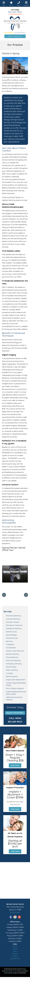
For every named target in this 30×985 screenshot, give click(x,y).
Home (15, 947)
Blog (15, 951)
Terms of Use (13, 971)
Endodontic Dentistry (14, 628)
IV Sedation (10, 644)
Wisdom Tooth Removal (15, 651)
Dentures (9, 641)
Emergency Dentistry (14, 664)
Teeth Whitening (12, 670)
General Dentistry (12, 654)
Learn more (15, 765)
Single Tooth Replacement (15, 680)
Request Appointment (15, 713)
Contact (15, 956)
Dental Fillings (11, 667)
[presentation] (4, 595)
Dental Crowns (11, 632)
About (15, 949)
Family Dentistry (12, 657)
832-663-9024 (15, 12)
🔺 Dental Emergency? (15, 14)
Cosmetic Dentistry (13, 619)
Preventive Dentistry (13, 616)
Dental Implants (12, 676)
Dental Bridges (11, 635)
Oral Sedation (11, 648)
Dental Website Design (10, 973)
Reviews (15, 954)
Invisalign (9, 673)
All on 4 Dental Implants (15, 688)
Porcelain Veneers (12, 622)
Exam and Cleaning (13, 660)
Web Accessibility (22, 971)
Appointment (15, 959)
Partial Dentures (12, 638)
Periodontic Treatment (14, 625)
